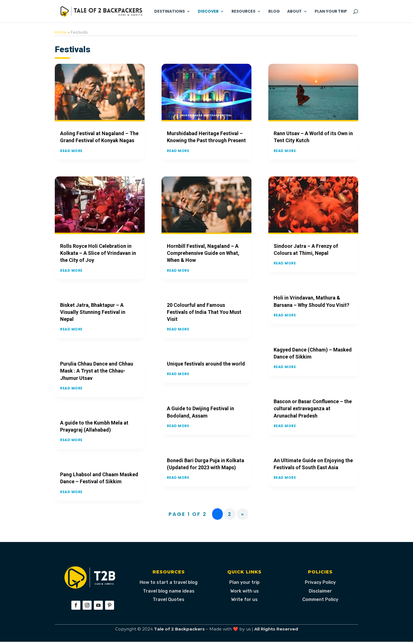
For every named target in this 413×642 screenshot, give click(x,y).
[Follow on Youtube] (98, 605)
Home (61, 32)
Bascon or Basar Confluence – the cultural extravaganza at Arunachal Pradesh (313, 408)
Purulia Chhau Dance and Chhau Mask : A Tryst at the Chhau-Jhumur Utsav (96, 371)
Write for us (244, 599)
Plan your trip (244, 582)
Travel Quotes (168, 599)
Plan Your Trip (331, 11)
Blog (274, 11)
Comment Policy (320, 599)
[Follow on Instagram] (87, 605)
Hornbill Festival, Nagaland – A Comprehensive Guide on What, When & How (203, 253)
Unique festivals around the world (206, 364)
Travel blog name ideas (168, 591)
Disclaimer (320, 591)
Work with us (244, 591)
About (294, 11)
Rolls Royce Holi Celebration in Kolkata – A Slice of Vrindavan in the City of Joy (98, 253)
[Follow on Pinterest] (109, 605)
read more (71, 150)
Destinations (169, 11)
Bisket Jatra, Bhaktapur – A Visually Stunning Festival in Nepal (92, 312)
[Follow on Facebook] (75, 605)
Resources (243, 11)
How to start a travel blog (169, 582)
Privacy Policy (320, 582)
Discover (208, 11)
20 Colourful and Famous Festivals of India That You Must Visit (204, 312)
